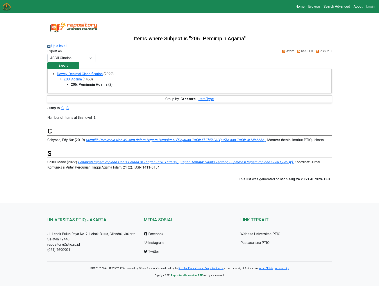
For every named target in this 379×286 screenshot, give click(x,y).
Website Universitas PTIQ (260, 234)
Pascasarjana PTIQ (255, 243)
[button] (63, 65)
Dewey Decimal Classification (80, 74)
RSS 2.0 (325, 51)
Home (300, 6)
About (358, 6)
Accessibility (282, 268)
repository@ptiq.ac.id (63, 244)
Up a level (58, 46)
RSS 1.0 (306, 51)
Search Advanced (337, 6)
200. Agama (73, 79)
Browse (314, 6)
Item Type (206, 99)
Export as (54, 51)
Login (370, 6)
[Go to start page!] (7, 7)
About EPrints (266, 268)
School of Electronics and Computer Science (201, 268)
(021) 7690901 (58, 250)
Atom (289, 51)
